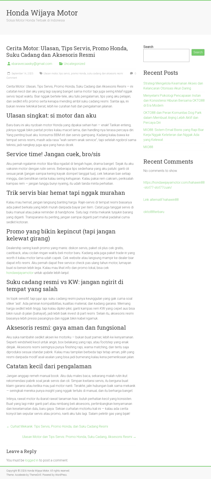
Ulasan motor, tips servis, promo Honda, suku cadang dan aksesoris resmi (83, 73)
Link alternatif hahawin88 (161, 200)
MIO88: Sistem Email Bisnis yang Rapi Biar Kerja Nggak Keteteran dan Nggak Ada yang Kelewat (173, 135)
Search (148, 47)
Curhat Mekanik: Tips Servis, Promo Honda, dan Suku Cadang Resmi (57, 426)
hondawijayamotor (20, 273)
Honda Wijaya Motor (42, 13)
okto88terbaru (153, 212)
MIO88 (148, 147)
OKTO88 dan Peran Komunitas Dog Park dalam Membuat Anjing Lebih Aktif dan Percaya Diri (172, 118)
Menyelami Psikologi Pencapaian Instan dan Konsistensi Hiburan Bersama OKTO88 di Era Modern (174, 100)
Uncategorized (74, 64)
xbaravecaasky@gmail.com (31, 64)
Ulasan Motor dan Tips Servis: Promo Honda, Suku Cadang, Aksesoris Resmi (79, 437)
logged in (31, 460)
